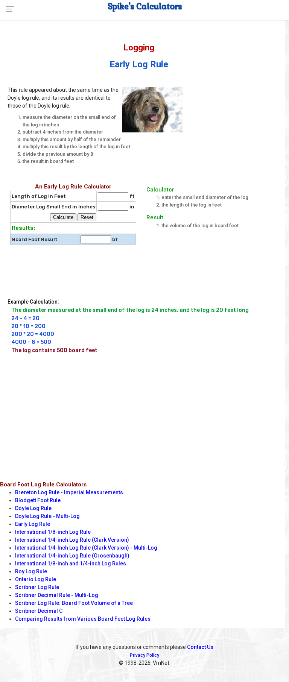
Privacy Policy (144, 655)
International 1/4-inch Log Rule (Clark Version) (72, 540)
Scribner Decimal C (38, 611)
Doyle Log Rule (33, 508)
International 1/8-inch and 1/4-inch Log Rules (70, 563)
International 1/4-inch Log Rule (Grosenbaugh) (72, 556)
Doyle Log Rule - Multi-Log (47, 516)
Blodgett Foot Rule (38, 500)
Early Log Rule (32, 524)
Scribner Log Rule (37, 587)
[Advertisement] (239, 121)
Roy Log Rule (31, 571)
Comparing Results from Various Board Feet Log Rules (83, 619)
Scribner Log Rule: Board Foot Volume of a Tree (74, 603)
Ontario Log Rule (35, 579)
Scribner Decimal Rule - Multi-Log (56, 595)
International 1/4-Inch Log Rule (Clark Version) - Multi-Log (86, 548)
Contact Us (200, 647)
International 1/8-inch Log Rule (53, 532)
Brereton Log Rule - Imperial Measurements (69, 492)
